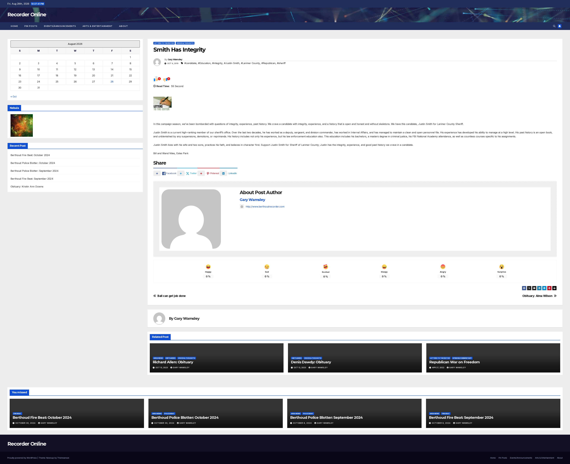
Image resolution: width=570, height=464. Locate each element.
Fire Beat (17, 413)
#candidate (190, 63)
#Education (204, 63)
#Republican (268, 63)
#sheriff (281, 63)
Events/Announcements (60, 26)
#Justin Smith (231, 63)
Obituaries (170, 358)
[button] (554, 26)
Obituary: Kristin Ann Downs (27, 186)
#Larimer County (250, 63)
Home (14, 26)
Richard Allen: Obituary (173, 362)
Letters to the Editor (164, 43)
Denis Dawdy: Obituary (311, 362)
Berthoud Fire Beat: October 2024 (30, 155)
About (123, 26)
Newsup (50, 458)
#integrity (217, 63)
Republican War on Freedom (454, 362)
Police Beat (169, 413)
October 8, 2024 (302, 423)
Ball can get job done (171, 296)
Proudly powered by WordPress (22, 458)
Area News (158, 358)
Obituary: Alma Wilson (537, 296)
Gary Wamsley (175, 59)
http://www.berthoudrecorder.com (265, 206)
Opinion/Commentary (462, 358)
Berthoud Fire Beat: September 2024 (32, 178)
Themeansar (63, 458)
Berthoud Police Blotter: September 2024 (34, 170)
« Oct (13, 96)
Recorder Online (26, 14)
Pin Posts (30, 26)
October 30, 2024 (25, 423)
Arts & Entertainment (98, 26)
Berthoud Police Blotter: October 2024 (33, 163)
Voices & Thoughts (185, 43)
